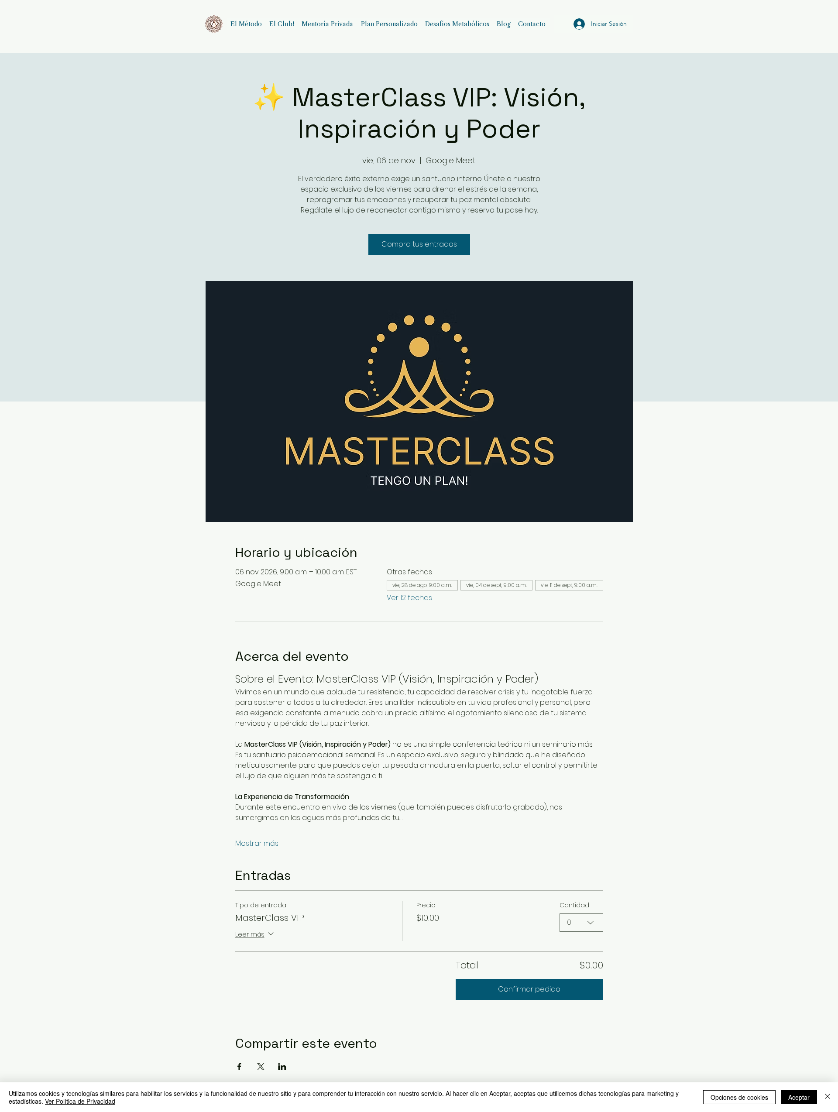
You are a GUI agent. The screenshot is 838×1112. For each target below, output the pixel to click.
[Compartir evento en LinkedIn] (282, 1066)
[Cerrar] (827, 1097)
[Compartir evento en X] (261, 1066)
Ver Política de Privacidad (80, 1101)
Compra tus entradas (419, 244)
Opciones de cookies (739, 1097)
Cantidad (574, 905)
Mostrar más (256, 843)
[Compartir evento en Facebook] (239, 1066)
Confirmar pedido (529, 989)
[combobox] (581, 922)
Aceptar (799, 1097)
